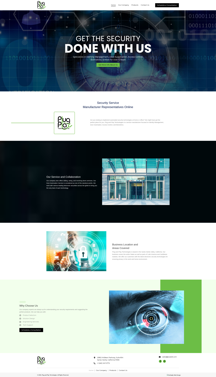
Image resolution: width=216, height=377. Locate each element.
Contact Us (123, 370)
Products (112, 370)
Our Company (101, 370)
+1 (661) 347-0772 (103, 363)
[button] (167, 5)
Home (91, 370)
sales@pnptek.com (169, 357)
